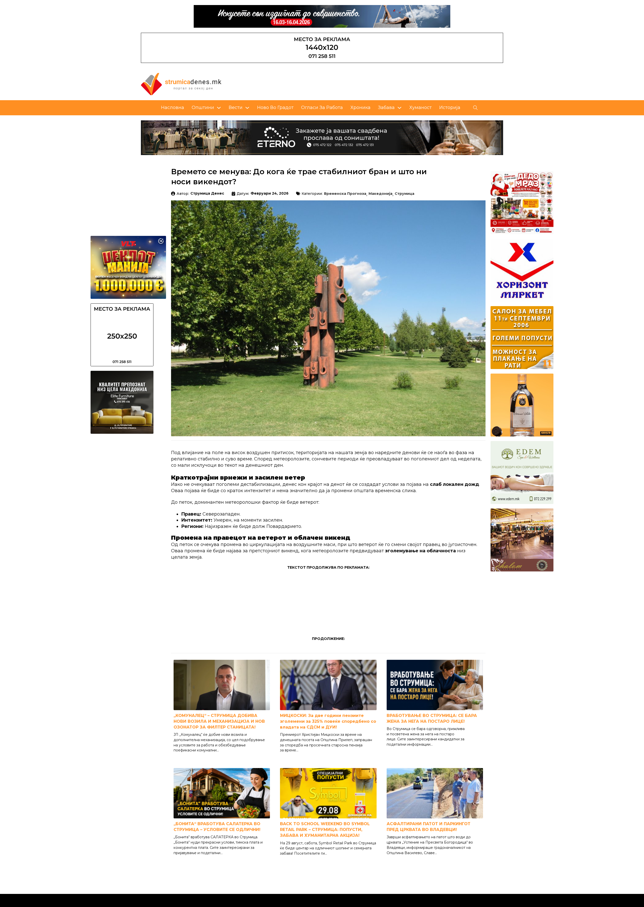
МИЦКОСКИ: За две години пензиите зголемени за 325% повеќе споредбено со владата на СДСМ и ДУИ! (328, 721)
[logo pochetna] (181, 84)
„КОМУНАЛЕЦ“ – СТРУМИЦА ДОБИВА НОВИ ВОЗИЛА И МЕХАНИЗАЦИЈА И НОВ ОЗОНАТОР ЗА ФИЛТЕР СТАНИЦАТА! (219, 721)
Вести (236, 107)
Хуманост (420, 107)
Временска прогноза (345, 194)
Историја (449, 107)
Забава (386, 107)
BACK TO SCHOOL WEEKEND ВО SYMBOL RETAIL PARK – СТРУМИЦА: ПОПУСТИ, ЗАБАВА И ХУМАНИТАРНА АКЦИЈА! (325, 829)
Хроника (360, 107)
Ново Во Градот (275, 107)
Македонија (380, 194)
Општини (203, 107)
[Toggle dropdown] (219, 107)
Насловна (172, 107)
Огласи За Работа (322, 107)
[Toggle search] (475, 108)
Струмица (404, 194)
